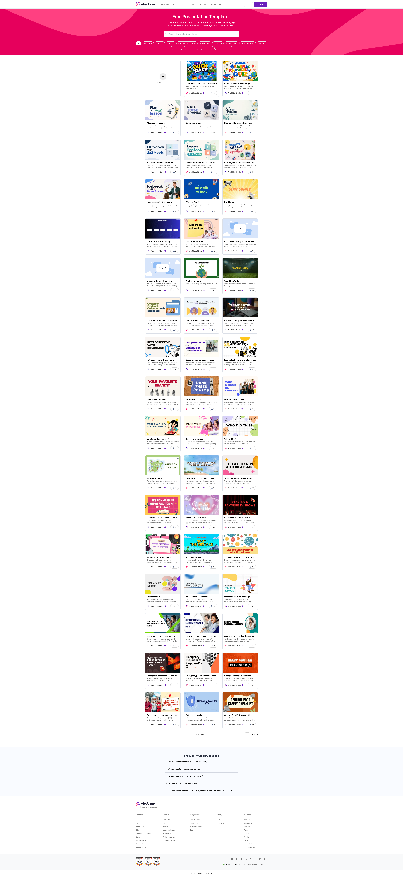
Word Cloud (140, 826)
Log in (248, 4)
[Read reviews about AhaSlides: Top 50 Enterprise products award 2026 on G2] (156, 861)
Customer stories (169, 840)
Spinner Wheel (141, 840)
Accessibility (248, 844)
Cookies (247, 837)
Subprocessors (249, 847)
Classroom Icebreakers (187, 43)
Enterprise (216, 4)
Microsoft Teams (196, 826)
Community (148, 43)
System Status (252, 864)
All (138, 43)
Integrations (195, 815)
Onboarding (204, 43)
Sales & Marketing (247, 43)
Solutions (178, 4)
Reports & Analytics (142, 847)
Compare (166, 820)
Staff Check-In (231, 43)
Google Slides (195, 820)
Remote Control (141, 844)
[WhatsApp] (236, 859)
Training (170, 43)
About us (247, 820)
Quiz (137, 820)
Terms (246, 830)
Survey (138, 837)
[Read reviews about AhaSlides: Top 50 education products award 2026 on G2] (148, 861)
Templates (166, 826)
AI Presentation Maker (143, 833)
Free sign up (260, 4)
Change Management (223, 48)
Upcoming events (169, 830)
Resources (191, 4)
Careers (247, 826)
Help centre (167, 833)
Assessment (177, 48)
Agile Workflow (191, 48)
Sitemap (263, 864)
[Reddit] (264, 859)
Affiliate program (169, 837)
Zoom (192, 830)
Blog (164, 823)
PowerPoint (194, 823)
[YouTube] (250, 859)
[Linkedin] (246, 859)
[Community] (241, 859)
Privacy (246, 833)
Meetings (160, 43)
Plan (218, 820)
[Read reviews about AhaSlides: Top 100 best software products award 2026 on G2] (139, 861)
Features (165, 4)
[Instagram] (259, 859)
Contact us (248, 823)
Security (247, 840)
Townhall (262, 43)
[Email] (232, 859)
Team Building (206, 48)
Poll (137, 823)
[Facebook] (255, 859)
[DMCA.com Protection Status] (234, 864)
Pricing (203, 4)
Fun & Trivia (218, 43)
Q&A (137, 830)
